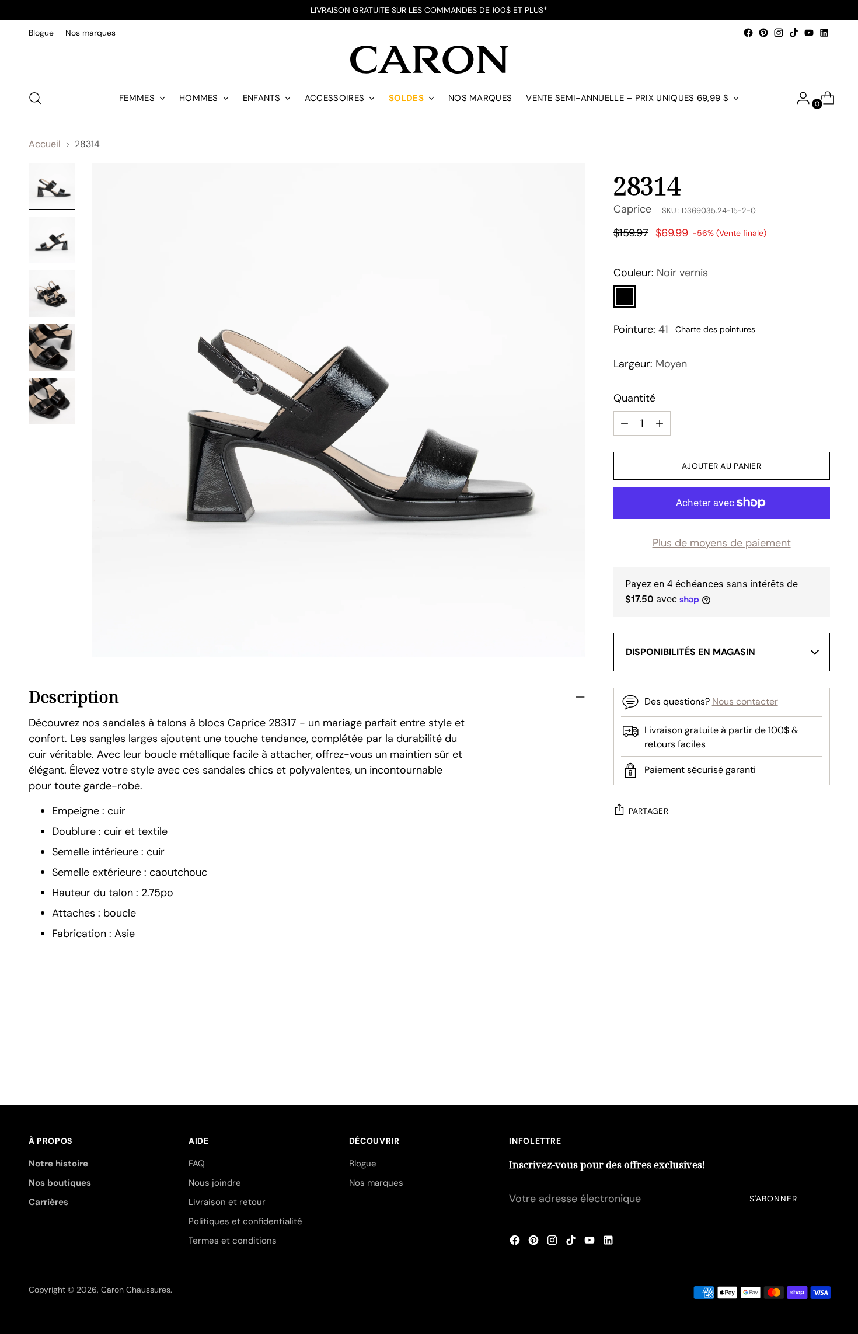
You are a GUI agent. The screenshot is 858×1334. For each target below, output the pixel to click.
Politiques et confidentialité (245, 1221)
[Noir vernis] (624, 296)
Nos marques (376, 1183)
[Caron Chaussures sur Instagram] (778, 32)
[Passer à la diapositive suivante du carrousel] (820, 1041)
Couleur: (660, 273)
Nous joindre (215, 1183)
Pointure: (640, 329)
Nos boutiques (60, 1183)
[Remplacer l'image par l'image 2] (52, 240)
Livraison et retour (227, 1202)
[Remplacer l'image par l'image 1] (52, 186)
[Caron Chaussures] (429, 60)
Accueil (45, 144)
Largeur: (650, 364)
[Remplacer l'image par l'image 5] (52, 401)
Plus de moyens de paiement (722, 543)
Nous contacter (745, 701)
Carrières (48, 1202)
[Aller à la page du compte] (798, 98)
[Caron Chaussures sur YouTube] (809, 32)
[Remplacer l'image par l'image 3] (52, 293)
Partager (648, 811)
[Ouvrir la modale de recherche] (35, 98)
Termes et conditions (233, 1240)
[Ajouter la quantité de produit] (624, 423)
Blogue (362, 1163)
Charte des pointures (715, 329)
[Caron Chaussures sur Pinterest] (763, 32)
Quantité (634, 398)
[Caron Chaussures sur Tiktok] (794, 32)
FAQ (197, 1163)
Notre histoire (58, 1163)
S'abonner (773, 1198)
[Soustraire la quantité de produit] (659, 423)
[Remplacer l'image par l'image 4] (52, 347)
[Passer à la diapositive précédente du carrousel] (793, 1041)
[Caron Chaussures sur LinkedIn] (824, 32)
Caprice (632, 209)
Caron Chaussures (135, 1289)
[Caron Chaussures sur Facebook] (748, 32)
